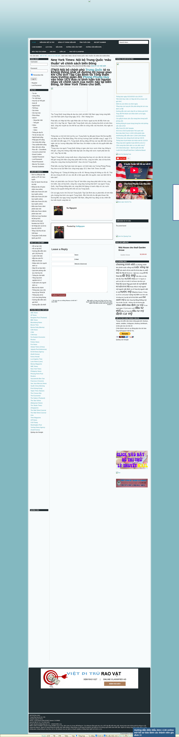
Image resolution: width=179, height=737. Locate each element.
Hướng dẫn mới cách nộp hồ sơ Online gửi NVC (132, 111)
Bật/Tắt (121, 736)
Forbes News (35, 342)
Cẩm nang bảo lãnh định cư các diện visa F (130, 145)
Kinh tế (34, 103)
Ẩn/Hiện (131, 736)
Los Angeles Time (36, 359)
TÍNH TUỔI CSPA (85, 42)
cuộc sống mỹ (128, 267)
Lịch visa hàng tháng (39, 297)
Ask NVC (53, 51)
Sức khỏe (35, 110)
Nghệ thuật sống (37, 137)
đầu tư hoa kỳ (126, 311)
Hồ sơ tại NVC (37, 248)
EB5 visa (131, 279)
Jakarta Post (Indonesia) (39, 349)
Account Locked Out (39, 152)
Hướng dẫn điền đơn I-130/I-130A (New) (132, 135)
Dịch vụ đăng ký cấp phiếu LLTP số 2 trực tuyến (38, 177)
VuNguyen (80, 226)
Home (34, 42)
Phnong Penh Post (37, 374)
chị (136, 264)
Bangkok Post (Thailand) (39, 317)
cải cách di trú (125, 270)
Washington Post (36, 425)
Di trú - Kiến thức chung (136, 273)
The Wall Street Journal (38, 410)
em (136, 279)
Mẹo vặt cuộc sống (38, 147)
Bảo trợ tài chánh (38, 287)
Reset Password (37, 162)
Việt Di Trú (43, 55)
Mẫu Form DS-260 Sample (125, 128)
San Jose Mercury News (39, 383)
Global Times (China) (38, 347)
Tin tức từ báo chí (38, 135)
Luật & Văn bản (37, 256)
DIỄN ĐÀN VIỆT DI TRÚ (47, 42)
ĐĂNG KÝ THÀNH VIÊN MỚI (67, 42)
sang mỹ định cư (135, 295)
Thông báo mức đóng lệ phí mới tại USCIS (130, 138)
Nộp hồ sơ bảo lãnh (38, 268)
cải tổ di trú (135, 270)
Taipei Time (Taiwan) (37, 391)
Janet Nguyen (127, 284)
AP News (34, 315)
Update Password (38, 157)
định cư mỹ (124, 313)
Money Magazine (36, 364)
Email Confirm (37, 154)
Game (35, 127)
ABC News (34, 313)
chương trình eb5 (125, 264)
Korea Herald (35, 357)
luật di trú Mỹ (124, 286)
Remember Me (38, 75)
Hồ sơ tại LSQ (37, 246)
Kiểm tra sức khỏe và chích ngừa (127, 104)
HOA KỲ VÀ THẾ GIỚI (54, 55)
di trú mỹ (129, 275)
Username (34, 62)
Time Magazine (36, 418)
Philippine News (36, 371)
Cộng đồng (36, 96)
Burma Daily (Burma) (37, 327)
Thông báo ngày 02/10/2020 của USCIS (129, 96)
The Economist (35, 396)
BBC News (34, 320)
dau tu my (120, 273)
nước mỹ (126, 291)
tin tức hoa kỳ (130, 300)
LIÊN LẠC (63, 51)
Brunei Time (35, 325)
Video (34, 125)
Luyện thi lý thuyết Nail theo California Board (131, 150)
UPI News (34, 420)
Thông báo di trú (37, 295)
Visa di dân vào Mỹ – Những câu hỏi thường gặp (130, 302)
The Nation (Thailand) (38, 398)
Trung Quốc (93, 69)
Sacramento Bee (36, 378)
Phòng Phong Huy (96, 77)
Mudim (44, 736)
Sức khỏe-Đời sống (38, 142)
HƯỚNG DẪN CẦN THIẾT (74, 47)
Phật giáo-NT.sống (38, 140)
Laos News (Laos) (37, 361)
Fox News (34, 344)
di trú (127, 273)
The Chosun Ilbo (36, 393)
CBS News (34, 330)
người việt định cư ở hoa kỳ (129, 289)
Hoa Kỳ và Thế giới (38, 101)
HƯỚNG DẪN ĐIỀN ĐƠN (93, 47)
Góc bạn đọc (36, 113)
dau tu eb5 (144, 270)
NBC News (34, 366)
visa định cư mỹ (134, 305)
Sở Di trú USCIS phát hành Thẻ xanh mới (129, 131)
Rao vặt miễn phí (122, 242)
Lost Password (36, 85)
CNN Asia (34, 335)
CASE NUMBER (37, 47)
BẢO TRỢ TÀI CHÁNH (39, 51)
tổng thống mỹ (140, 300)
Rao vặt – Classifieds (39, 149)
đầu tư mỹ (138, 310)
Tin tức (34, 93)
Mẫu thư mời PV (37, 258)
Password (34, 68)
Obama (135, 292)
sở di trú (132, 297)
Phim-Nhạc (36, 115)
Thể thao (35, 108)
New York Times (36, 369)
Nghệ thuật (36, 105)
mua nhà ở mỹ (135, 287)
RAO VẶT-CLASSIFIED (77, 51)
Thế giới (36, 123)
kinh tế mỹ (137, 284)
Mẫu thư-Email (37, 261)
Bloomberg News (36, 322)
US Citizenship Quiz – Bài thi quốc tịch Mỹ (130, 148)
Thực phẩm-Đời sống (39, 145)
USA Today (34, 422)
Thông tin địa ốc (37, 132)
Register (34, 83)
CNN (32, 332)
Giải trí (34, 118)
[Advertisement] (73, 19)
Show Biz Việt (37, 120)
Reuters (33, 376)
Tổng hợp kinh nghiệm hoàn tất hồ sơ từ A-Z (130, 143)
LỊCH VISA (49, 47)
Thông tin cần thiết (38, 275)
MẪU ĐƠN (59, 47)
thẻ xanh (139, 297)
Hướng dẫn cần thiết (39, 305)
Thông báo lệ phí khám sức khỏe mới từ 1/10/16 (132, 140)
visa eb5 (121, 304)
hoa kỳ (119, 284)
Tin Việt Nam (36, 98)
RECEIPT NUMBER (100, 42)
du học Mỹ (123, 279)
